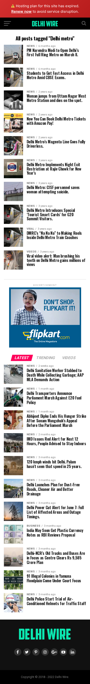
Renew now (21, 11)
